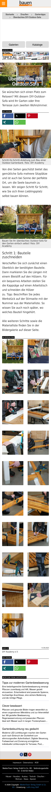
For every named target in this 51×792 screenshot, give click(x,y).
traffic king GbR (32, 787)
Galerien (13, 44)
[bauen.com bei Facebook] (21, 754)
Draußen (40, 776)
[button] (7, 115)
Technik (32, 776)
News (26, 779)
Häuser (8, 776)
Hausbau (16, 776)
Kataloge (37, 44)
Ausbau (25, 776)
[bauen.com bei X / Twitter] (25, 754)
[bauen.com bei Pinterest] (29, 754)
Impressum (17, 762)
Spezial (33, 779)
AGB (36, 762)
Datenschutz (28, 762)
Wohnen (18, 779)
